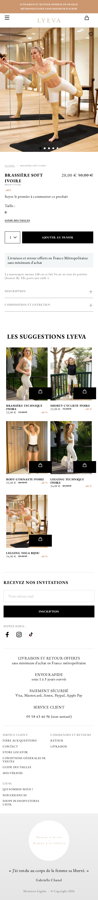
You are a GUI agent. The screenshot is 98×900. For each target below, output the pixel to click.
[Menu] (7, 17)
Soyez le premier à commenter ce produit (36, 196)
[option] (49, 90)
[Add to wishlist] (91, 34)
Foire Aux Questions (20, 740)
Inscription (49, 611)
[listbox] (9, 212)
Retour (57, 740)
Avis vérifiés (13, 773)
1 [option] (62, 372)
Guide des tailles (17, 767)
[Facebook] (7, 635)
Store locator (15, 752)
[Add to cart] (40, 393)
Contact (10, 746)
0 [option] (6, 212)
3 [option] (75, 372)
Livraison (58, 746)
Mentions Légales (34, 891)
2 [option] (68, 372)
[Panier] (89, 18)
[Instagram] (19, 635)
